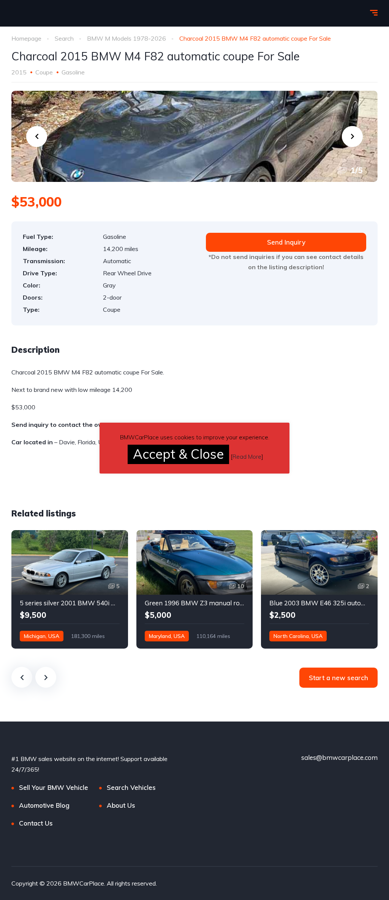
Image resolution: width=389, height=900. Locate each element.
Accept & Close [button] (178, 454)
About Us (121, 805)
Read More (246, 456)
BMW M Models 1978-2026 (126, 38)
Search (64, 38)
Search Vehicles (131, 787)
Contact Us (36, 823)
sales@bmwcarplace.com (339, 757)
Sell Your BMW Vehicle (53, 787)
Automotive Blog (44, 805)
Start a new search (338, 678)
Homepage (26, 38)
